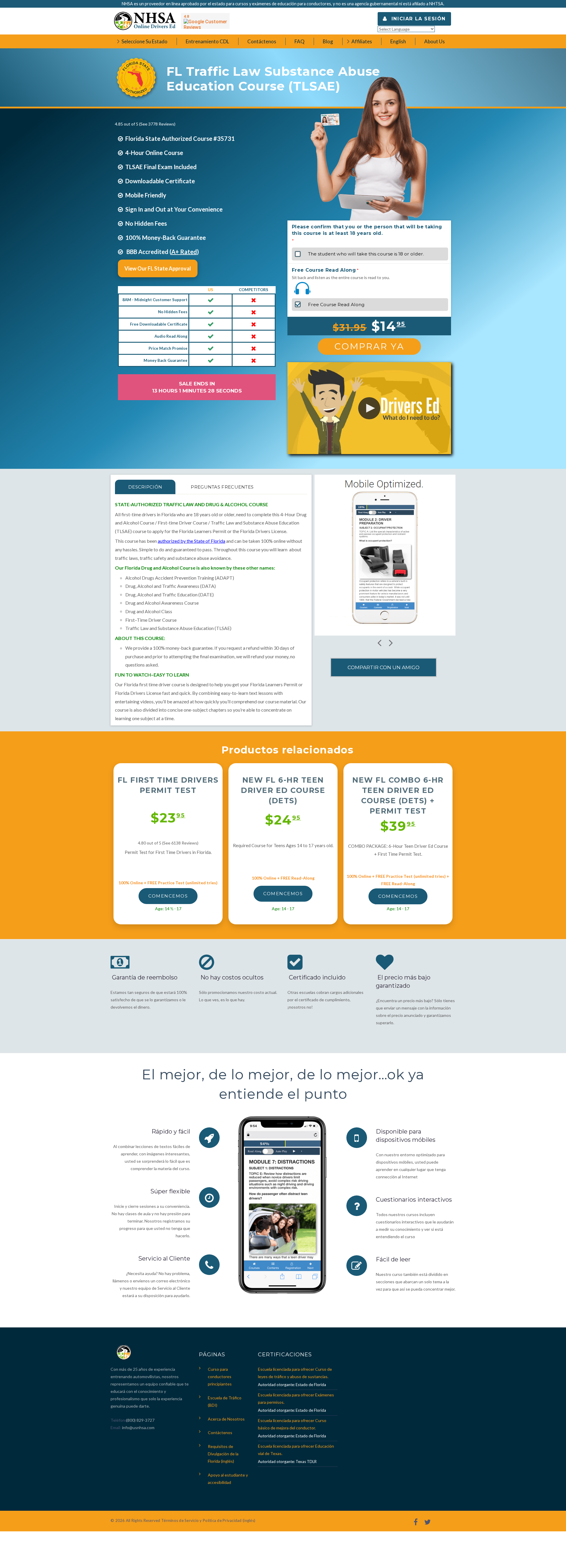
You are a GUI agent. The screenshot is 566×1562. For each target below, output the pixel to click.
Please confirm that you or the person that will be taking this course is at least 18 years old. (367, 230)
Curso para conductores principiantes (220, 1376)
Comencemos (168, 896)
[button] (369, 408)
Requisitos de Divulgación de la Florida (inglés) (223, 1454)
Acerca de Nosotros (226, 1418)
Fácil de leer (393, 1259)
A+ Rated (184, 251)
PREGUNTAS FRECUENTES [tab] (222, 487)
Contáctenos (220, 1432)
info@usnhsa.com (138, 1427)
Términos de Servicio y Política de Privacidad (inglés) (208, 1520)
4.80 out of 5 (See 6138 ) (168, 842)
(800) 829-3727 (139, 1420)
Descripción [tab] (145, 487)
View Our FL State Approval (157, 268)
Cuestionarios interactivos (414, 1199)
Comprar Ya (369, 346)
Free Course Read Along (324, 270)
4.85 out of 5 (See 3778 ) (145, 123)
